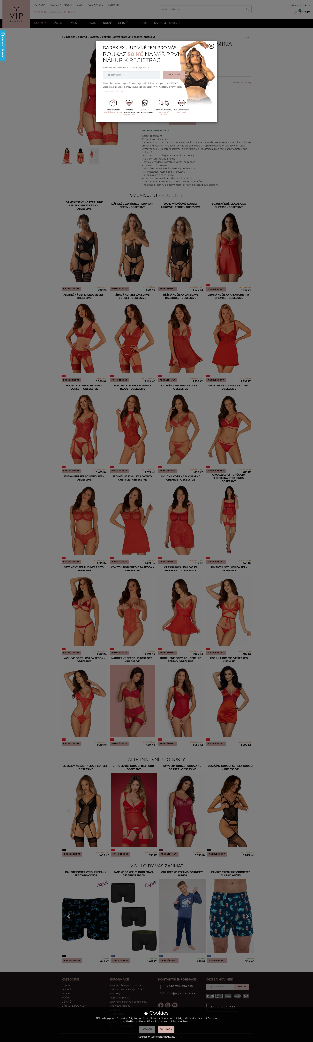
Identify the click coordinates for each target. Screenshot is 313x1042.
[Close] (211, 46)
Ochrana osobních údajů (113, 91)
